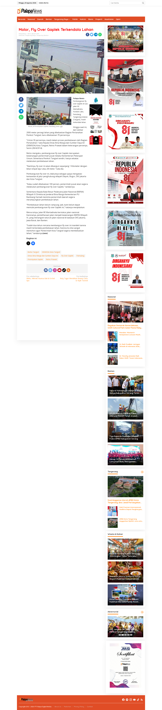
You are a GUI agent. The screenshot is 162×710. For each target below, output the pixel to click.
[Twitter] (50, 270)
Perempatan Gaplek (35, 259)
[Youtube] (59, 270)
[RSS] (68, 270)
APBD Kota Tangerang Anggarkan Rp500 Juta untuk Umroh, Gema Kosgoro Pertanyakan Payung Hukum (131, 520)
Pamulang (80, 256)
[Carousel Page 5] (131, 634)
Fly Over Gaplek (67, 256)
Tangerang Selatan (42, 35)
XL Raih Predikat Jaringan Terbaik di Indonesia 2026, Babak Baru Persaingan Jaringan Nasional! (129, 345)
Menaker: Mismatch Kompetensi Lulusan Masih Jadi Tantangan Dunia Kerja (130, 334)
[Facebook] (46, 270)
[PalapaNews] (30, 11)
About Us (57, 707)
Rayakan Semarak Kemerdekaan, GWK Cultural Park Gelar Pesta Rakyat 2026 (125, 326)
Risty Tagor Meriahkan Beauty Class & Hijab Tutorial (74, 278)
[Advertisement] (60, 314)
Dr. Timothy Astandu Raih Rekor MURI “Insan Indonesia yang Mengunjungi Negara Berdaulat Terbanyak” (130, 357)
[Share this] (87, 34)
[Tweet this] (91, 34)
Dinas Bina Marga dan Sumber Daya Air (43, 256)
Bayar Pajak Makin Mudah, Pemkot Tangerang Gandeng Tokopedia (125, 630)
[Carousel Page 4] (128, 634)
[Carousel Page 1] (120, 634)
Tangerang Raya (30, 35)
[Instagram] (55, 270)
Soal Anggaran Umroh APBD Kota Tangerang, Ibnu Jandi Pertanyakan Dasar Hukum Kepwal (124, 501)
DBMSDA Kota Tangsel (51, 252)
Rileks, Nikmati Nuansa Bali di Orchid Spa (40, 278)
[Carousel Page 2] (122, 634)
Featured (21, 35)
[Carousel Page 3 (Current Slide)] (125, 634)
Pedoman (67, 707)
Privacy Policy (79, 707)
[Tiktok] (64, 270)
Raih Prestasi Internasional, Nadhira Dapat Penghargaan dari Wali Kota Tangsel (131, 508)
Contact (90, 707)
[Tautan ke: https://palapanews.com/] (142, 472)
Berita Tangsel (33, 252)
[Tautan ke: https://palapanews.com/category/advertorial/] (142, 612)
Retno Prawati (51, 259)
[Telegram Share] (96, 34)
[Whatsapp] (100, 34)
